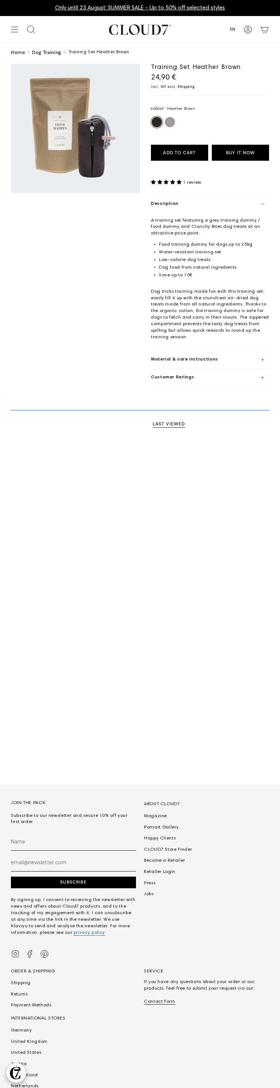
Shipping (186, 86)
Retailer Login (159, 872)
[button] (167, 182)
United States (26, 1052)
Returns (19, 994)
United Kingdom (29, 1042)
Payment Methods (31, 1005)
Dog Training (46, 52)
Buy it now (240, 153)
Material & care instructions (184, 359)
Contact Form (159, 1001)
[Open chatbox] (16, 1072)
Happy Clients (160, 838)
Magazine (155, 816)
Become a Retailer (164, 860)
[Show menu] (14, 29)
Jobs (149, 894)
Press (149, 883)
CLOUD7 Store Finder (168, 849)
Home (18, 52)
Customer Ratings (172, 377)
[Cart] (264, 29)
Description (165, 204)
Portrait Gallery (161, 827)
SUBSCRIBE (73, 882)
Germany (21, 1030)
